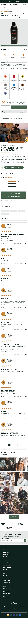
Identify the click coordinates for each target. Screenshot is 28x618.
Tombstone (13, 211)
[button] (23, 243)
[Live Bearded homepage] (14, 603)
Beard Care (6, 552)
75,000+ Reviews (7, 565)
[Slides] (14, 33)
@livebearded (4, 454)
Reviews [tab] (3, 200)
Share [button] (3, 243)
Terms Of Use (6, 582)
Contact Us (6, 578)
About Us (5, 563)
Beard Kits (6, 550)
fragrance (5, 214)
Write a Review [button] (15, 197)
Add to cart (18, 107)
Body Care (6, 557)
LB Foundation (7, 567)
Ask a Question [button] (15, 193)
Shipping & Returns (8, 580)
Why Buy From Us (7, 569)
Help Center (6, 576)
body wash (5, 211)
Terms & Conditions (22, 606)
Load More (14, 517)
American (21, 211)
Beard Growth (6, 554)
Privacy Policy (4, 606)
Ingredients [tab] (9, 61)
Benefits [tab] (3, 61)
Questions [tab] (11, 200)
